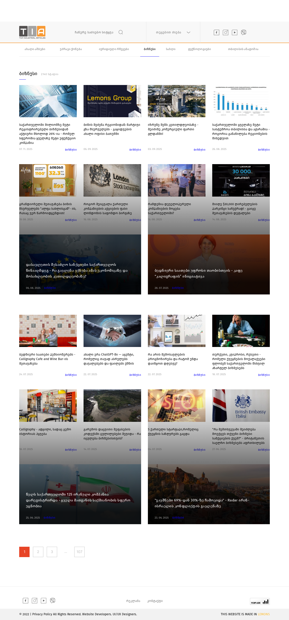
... (65, 551)
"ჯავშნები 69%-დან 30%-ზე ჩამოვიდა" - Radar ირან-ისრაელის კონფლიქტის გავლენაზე (202, 503)
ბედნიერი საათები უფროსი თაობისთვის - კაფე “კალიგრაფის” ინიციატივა (198, 273)
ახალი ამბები (35, 49)
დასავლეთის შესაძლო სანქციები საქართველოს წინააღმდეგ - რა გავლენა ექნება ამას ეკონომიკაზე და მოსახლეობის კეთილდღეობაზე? (77, 270)
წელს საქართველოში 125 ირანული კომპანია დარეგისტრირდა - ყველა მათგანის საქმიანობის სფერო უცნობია (78, 500)
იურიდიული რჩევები (114, 49)
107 (79, 551)
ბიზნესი (150, 49)
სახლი (171, 49)
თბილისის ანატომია (243, 49)
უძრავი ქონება (71, 49)
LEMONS (264, 614)
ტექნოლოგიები (199, 49)
